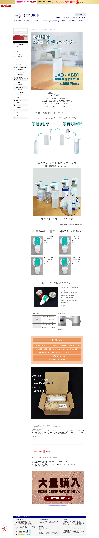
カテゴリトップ (32, 29)
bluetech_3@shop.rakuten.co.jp (48, 529)
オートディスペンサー (53, 29)
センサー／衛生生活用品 (42, 29)
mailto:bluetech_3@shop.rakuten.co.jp (58, 505)
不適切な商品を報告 (52, 457)
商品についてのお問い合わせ (40, 457)
